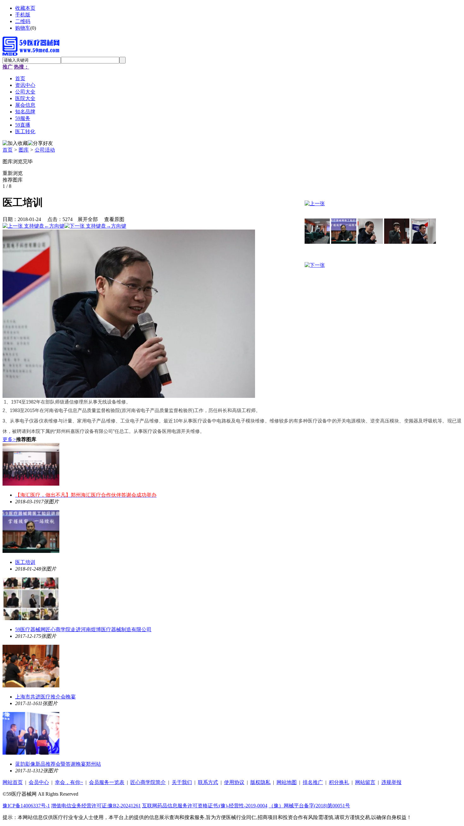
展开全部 (88, 219)
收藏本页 (25, 8)
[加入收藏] (15, 143)
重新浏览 (13, 173)
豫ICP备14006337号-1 (26, 805)
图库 (24, 150)
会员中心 (39, 782)
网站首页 (13, 782)
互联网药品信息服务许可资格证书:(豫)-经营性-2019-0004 (204, 805)
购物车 (22, 28)
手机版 (22, 14)
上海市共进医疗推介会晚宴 (45, 696)
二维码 (22, 21)
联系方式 (208, 782)
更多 (9, 439)
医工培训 (25, 562)
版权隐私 (260, 782)
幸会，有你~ (69, 782)
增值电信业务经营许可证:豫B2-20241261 (96, 805)
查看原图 (114, 219)
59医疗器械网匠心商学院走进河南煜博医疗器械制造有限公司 (83, 629)
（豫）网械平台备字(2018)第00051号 (309, 805)
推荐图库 (13, 180)
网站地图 (287, 782)
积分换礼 (339, 782)
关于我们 (182, 782)
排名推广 (313, 782)
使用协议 (234, 782)
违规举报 (391, 782)
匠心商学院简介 (148, 782)
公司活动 (45, 150)
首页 (8, 150)
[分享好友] (40, 143)
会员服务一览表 (106, 782)
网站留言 (365, 782)
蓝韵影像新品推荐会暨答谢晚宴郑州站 (58, 764)
